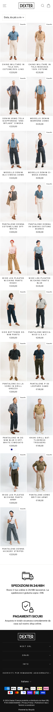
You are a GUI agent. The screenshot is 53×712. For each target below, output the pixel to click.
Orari (25, 655)
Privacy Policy (27, 703)
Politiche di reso (41, 703)
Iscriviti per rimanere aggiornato (26, 673)
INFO (26, 664)
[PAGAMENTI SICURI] (28, 606)
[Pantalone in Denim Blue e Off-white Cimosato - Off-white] (15, 449)
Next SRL (26, 646)
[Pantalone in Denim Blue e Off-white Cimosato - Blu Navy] (12, 449)
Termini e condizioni (26, 705)
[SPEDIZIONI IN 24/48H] (28, 576)
